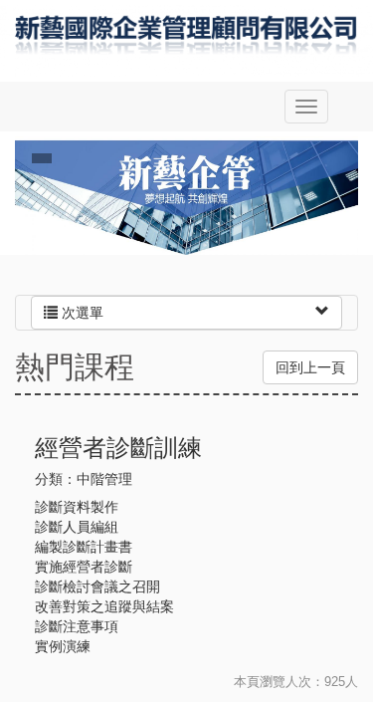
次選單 (80, 313)
